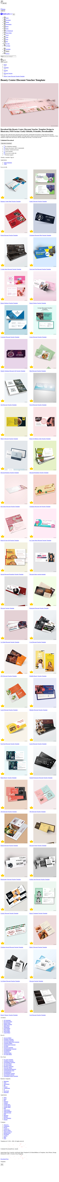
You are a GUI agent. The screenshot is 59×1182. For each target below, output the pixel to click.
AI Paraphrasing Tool (9, 1070)
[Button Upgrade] (2, 62)
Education (6, 1092)
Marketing (6, 1081)
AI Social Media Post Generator (11, 1042)
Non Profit (6, 1091)
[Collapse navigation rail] (14, 14)
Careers (5, 1135)
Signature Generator (8, 1066)
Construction (7, 1088)
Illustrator (6, 1115)
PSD (5, 1114)
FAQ (5, 1138)
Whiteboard (6, 1027)
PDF (5, 1108)
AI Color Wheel (8, 1063)
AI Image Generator (8, 1039)
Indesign (6, 1116)
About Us (6, 1124)
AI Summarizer (7, 1072)
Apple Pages (7, 1110)
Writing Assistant (8, 1024)
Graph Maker (7, 1032)
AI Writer (6, 1046)
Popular (5, 1119)
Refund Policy (7, 1133)
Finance (6, 1086)
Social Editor (7, 1031)
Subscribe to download (6, 143)
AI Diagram (7, 1051)
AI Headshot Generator (9, 1062)
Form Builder (7, 1028)
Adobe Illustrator (8, 162)
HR (4, 1085)
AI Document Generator (10, 1044)
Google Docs (7, 1104)
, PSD (5, 164)
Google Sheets (7, 1105)
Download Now (5, 1159)
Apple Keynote (7, 1112)
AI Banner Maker (8, 1043)
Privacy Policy (7, 1130)
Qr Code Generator (8, 1059)
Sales (5, 1082)
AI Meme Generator (9, 1061)
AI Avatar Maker (8, 1068)
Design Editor (7, 1023)
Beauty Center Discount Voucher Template (14, 76)
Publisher (6, 1101)
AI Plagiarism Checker (9, 1073)
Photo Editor (7, 1030)
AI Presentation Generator (10, 1049)
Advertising (6, 1084)
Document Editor (8, 1021)
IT (4, 1089)
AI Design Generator (9, 1040)
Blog (5, 1137)
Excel (5, 1099)
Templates (6, 67)
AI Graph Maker (8, 1054)
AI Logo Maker (7, 1038)
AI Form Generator (8, 1047)
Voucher (6, 70)
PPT (5, 1100)
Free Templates (7, 1118)
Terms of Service (8, 1131)
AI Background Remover (10, 1069)
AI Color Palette (8, 1065)
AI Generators (7, 1020)
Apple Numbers (7, 1111)
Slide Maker (7, 1025)
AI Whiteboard (7, 1050)
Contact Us (6, 1129)
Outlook (6, 1103)
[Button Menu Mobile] (2, 1)
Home (5, 64)
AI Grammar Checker (9, 1074)
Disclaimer (6, 1134)
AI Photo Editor (7, 1053)
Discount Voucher (8, 73)
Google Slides (7, 1107)
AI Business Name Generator (11, 1076)
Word (5, 1097)
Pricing (5, 1127)
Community (6, 1126)
